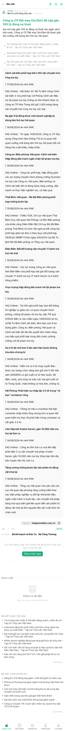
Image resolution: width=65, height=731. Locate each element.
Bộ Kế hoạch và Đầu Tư (24, 534)
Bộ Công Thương (47, 534)
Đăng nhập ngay (32, 553)
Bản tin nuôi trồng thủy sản (20, 13)
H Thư (10, 11)
